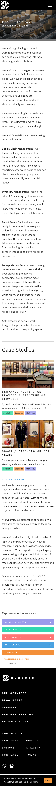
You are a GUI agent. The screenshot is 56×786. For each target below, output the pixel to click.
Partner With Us (17, 714)
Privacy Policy (16, 721)
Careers (9, 707)
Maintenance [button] (12, 645)
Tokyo (31, 754)
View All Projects (13, 479)
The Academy (10, 664)
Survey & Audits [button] (15, 622)
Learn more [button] (32, 782)
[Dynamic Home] (18, 678)
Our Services (14, 693)
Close (48, 780)
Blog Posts (12, 700)
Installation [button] (13, 629)
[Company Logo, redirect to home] (5, 5)
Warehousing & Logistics (16, 659)
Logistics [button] (11, 652)
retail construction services (18, 563)
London (8, 747)
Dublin (32, 740)
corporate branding (37, 567)
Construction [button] (13, 637)
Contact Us (12, 733)
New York (10, 740)
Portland (10, 754)
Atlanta (33, 747)
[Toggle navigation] (50, 5)
